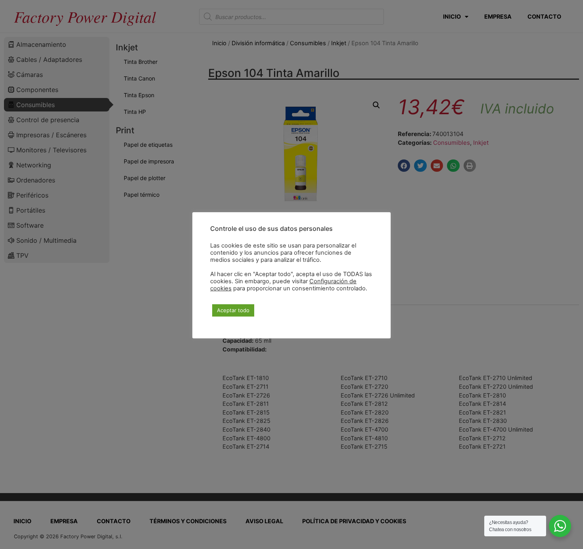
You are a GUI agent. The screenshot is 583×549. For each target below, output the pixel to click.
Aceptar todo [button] (233, 310)
